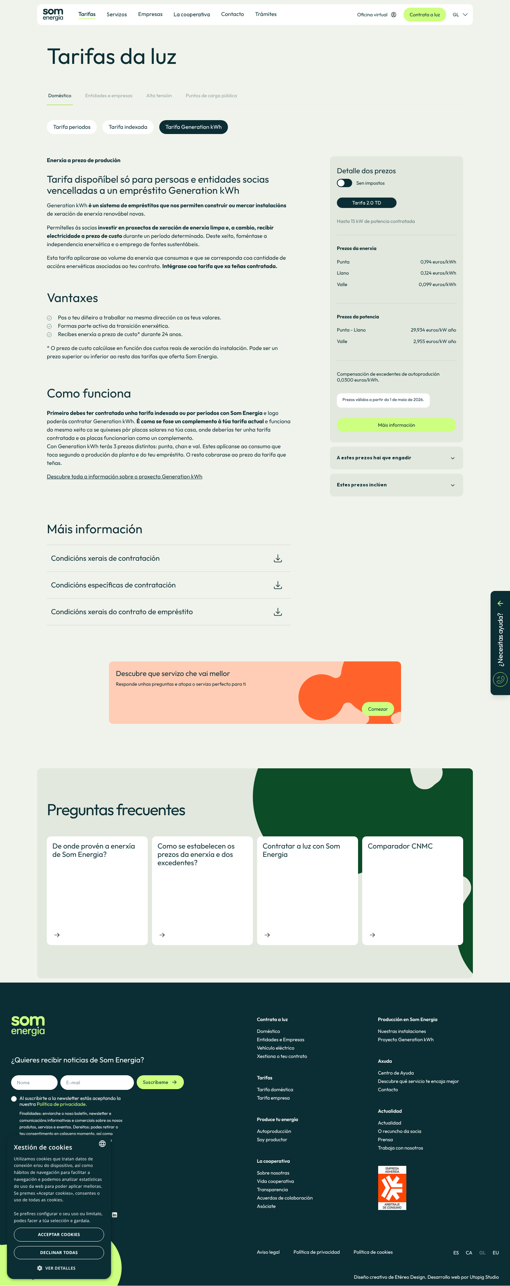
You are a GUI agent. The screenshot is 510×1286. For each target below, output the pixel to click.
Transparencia (272, 1189)
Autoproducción (274, 1131)
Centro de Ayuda (396, 1073)
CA (469, 1253)
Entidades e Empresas (280, 1039)
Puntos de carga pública (211, 95)
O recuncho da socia (399, 1131)
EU (496, 1253)
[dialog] (59, 1207)
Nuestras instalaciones (402, 1031)
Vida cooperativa (275, 1181)
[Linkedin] (114, 1215)
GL (456, 14)
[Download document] (278, 558)
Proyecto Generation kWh (406, 1039)
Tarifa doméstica (275, 1089)
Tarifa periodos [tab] (72, 127)
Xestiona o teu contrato (282, 1056)
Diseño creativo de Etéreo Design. (390, 1277)
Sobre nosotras (273, 1173)
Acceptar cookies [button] (59, 1234)
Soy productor (272, 1139)
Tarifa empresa (273, 1098)
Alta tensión (159, 95)
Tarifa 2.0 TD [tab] (366, 203)
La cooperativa (191, 14)
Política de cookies (373, 1252)
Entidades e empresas (109, 95)
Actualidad (389, 1123)
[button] (59, 1268)
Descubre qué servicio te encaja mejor (418, 1081)
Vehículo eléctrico (275, 1048)
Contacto (388, 1089)
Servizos (117, 14)
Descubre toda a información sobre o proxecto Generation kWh (124, 476)
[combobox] (102, 1143)
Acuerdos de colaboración (285, 1198)
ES (456, 1253)
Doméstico (59, 95)
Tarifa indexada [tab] (128, 127)
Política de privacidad (317, 1252)
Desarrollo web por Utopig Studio (463, 1277)
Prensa (385, 1139)
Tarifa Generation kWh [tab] (193, 127)
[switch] (344, 183)
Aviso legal (268, 1252)
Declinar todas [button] (59, 1252)
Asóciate (266, 1206)
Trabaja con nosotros (400, 1148)
